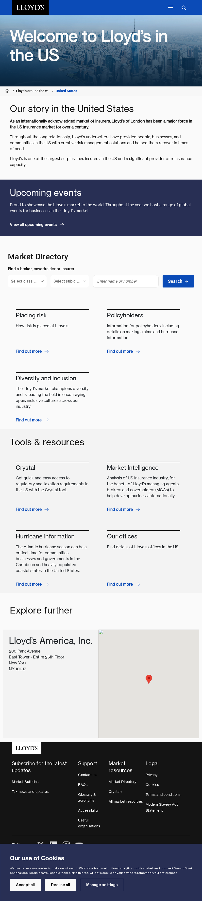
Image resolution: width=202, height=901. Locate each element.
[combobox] (27, 281)
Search (175, 281)
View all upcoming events (33, 224)
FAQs (82, 784)
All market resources (126, 801)
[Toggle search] (183, 7)
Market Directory (122, 781)
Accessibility (88, 810)
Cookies (152, 784)
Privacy (151, 775)
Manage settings (102, 885)
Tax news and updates (30, 791)
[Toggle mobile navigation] (170, 7)
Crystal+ (115, 791)
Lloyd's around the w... (33, 91)
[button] (149, 679)
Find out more (29, 351)
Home (8, 91)
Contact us (87, 775)
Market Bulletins (25, 781)
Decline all (60, 885)
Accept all (25, 885)
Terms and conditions (163, 794)
